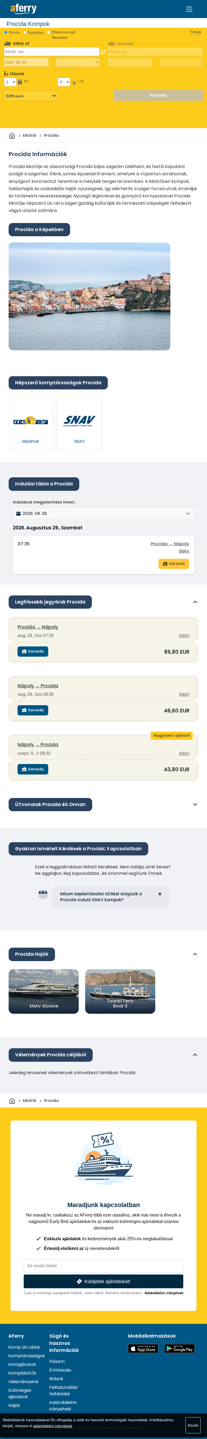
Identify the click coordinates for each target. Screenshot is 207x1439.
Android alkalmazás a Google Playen (179, 1348)
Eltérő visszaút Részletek (63, 35)
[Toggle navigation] (189, 9)
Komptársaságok (26, 1356)
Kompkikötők (22, 1373)
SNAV (184, 551)
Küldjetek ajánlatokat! (107, 1281)
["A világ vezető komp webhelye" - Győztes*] (24, 9)
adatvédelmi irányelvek (52, 1426)
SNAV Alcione (43, 1006)
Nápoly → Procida (38, 686)
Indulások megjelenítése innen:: (44, 502)
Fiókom (57, 1361)
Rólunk (56, 1379)
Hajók (14, 1405)
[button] (103, 513)
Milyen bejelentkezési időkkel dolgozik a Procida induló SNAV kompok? (101, 897)
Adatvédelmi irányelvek (163, 1293)
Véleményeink (23, 1382)
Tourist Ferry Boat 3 (120, 1003)
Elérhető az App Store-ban (143, 1348)
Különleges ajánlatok (19, 1393)
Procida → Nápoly (170, 544)
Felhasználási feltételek (63, 1390)
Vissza (14, 32)
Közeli (193, 1425)
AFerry (16, 1336)
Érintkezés (60, 1370)
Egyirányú (36, 32)
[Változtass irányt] (103, 52)
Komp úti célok (24, 1347)
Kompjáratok (22, 1364)
